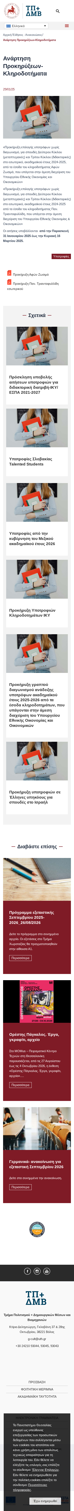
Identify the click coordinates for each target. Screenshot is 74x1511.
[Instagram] (37, 1271)
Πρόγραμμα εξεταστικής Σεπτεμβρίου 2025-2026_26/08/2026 (31, 917)
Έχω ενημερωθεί (45, 1501)
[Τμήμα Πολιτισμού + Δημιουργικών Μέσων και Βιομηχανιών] (36, 1297)
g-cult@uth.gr (37, 1339)
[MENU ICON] (66, 26)
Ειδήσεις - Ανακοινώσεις (27, 34)
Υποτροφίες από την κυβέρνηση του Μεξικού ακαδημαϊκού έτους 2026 (32, 538)
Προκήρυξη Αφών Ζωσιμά (31, 274)
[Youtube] (46, 1271)
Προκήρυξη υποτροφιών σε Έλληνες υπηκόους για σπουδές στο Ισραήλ (35, 797)
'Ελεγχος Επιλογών (45, 1470)
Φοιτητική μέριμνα (37, 1389)
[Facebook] (27, 1271)
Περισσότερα (20, 958)
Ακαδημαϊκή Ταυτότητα (37, 1396)
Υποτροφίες (61, 256)
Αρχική (7, 34)
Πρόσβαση (37, 1382)
